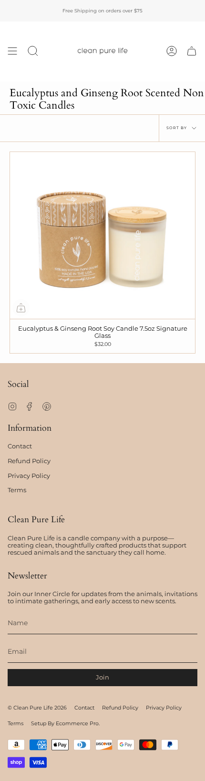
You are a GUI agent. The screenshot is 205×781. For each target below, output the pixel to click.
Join (102, 677)
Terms (17, 490)
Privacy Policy (29, 475)
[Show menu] (12, 51)
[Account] (171, 51)
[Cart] (191, 51)
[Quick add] (21, 307)
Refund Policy (29, 461)
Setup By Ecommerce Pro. (65, 723)
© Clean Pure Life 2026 (37, 708)
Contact (20, 446)
